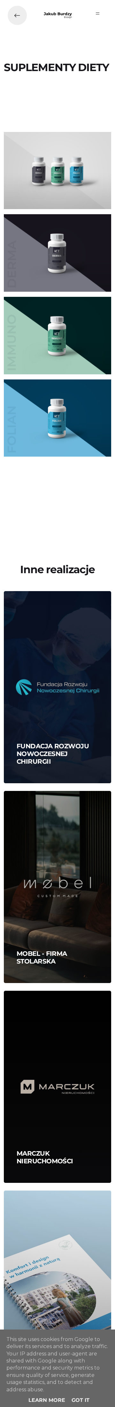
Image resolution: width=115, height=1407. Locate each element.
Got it (80, 1400)
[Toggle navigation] (97, 13)
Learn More (46, 1400)
